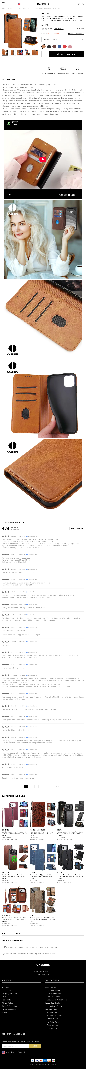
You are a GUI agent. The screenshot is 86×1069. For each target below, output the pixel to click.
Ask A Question (77, 528)
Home (4, 8)
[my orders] (79, 4)
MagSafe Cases (53, 1022)
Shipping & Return (9, 994)
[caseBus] (43, 4)
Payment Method (9, 1009)
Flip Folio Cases (53, 997)
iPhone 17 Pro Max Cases (17, 8)
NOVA (60, 830)
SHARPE (5, 873)
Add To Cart (69, 54)
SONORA (34, 916)
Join (35, 1046)
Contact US (6, 990)
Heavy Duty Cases (54, 1006)
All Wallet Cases (53, 990)
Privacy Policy (7, 1003)
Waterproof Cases (54, 1016)
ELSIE (59, 873)
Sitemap (5, 1013)
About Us (5, 987)
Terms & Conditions (10, 1006)
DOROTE (6, 916)
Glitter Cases (52, 1013)
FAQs (4, 997)
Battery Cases (52, 1019)
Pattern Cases (52, 1025)
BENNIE (5, 830)
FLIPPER (33, 873)
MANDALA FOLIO (37, 830)
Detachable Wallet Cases (57, 1000)
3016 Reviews (59, 29)
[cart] (83, 4)
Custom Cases (53, 1028)
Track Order (6, 1000)
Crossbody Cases (54, 994)
